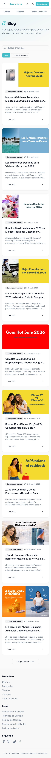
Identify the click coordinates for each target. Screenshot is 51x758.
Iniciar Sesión (42, 4)
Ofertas (6, 682)
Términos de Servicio (12, 715)
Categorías (7, 686)
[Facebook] (3, 741)
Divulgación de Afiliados (14, 724)
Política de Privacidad (13, 711)
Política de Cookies (11, 720)
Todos (6, 55)
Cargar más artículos (26, 661)
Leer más (12, 119)
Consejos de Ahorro (20, 55)
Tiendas (6, 690)
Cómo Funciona (10, 698)
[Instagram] (14, 741)
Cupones (6, 694)
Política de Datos (10, 728)
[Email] (19, 741)
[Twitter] (8, 741)
